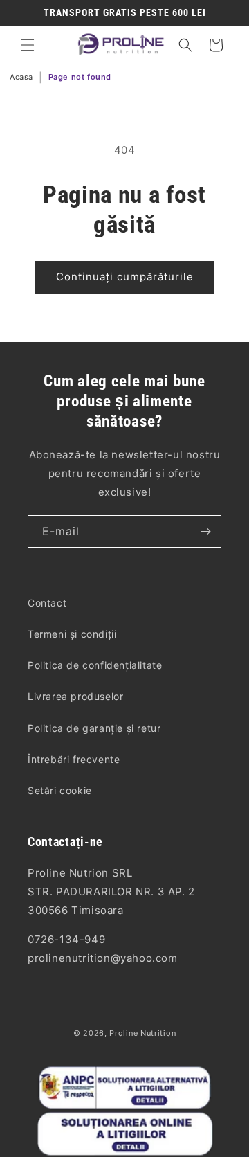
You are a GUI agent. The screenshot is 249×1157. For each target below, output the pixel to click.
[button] (27, 45)
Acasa (21, 77)
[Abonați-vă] (205, 531)
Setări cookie (60, 790)
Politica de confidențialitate (95, 665)
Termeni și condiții (72, 634)
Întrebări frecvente (74, 759)
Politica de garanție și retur (94, 728)
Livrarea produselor (75, 696)
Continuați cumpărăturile (125, 276)
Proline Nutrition (142, 1033)
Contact (47, 603)
